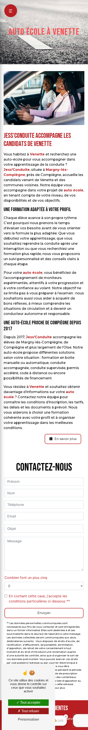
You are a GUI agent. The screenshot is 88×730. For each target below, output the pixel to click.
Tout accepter (29, 702)
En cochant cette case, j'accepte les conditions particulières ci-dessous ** (39, 598)
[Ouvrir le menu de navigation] (10, 10)
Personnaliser (28, 719)
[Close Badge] (66, 716)
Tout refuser (30, 711)
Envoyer (44, 613)
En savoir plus (65, 439)
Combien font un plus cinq (25, 577)
